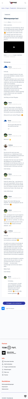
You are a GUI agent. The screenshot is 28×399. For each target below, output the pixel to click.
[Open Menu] (2, 3)
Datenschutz (5, 389)
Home (2, 8)
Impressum (5, 386)
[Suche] (25, 3)
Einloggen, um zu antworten (14, 303)
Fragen (7, 8)
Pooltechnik (13, 8)
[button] (25, 396)
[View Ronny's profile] (5, 67)
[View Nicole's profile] (5, 103)
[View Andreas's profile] (5, 146)
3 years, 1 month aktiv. (17, 55)
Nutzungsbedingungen (8, 384)
